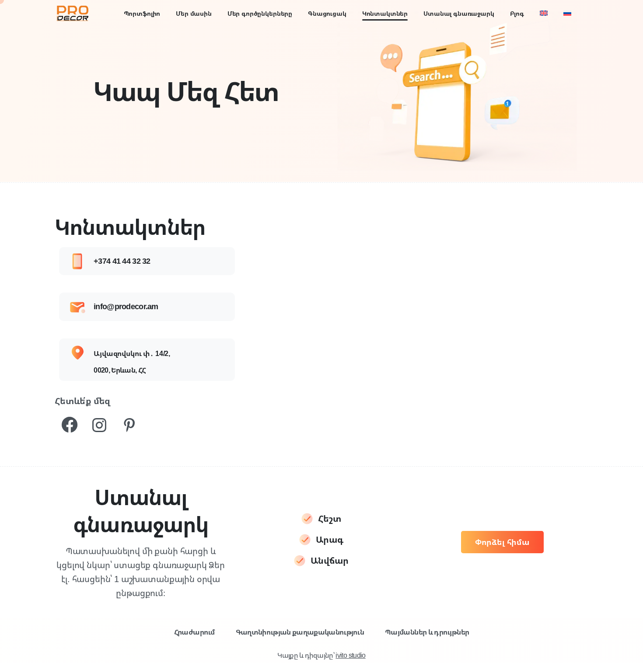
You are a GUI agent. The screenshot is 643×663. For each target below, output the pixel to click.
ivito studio (350, 655)
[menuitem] (543, 13)
